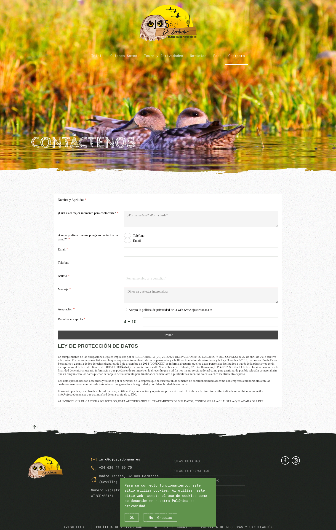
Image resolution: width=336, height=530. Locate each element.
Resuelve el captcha (71, 319)
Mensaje (64, 289)
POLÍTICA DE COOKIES (172, 527)
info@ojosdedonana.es (119, 459)
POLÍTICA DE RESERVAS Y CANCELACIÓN (236, 527)
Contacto (236, 55)
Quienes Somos (123, 55)
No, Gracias (160, 517)
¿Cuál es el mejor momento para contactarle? (88, 213)
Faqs (217, 55)
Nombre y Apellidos (72, 200)
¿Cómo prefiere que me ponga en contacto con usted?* (88, 237)
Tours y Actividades (163, 55)
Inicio (97, 55)
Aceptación (66, 309)
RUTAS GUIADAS (186, 461)
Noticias (198, 55)
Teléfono (138, 235)
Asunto (63, 276)
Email (137, 240)
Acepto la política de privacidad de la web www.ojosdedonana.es (170, 310)
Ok (132, 517)
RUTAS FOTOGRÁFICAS (192, 470)
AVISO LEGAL (75, 527)
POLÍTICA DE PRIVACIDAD (119, 527)
